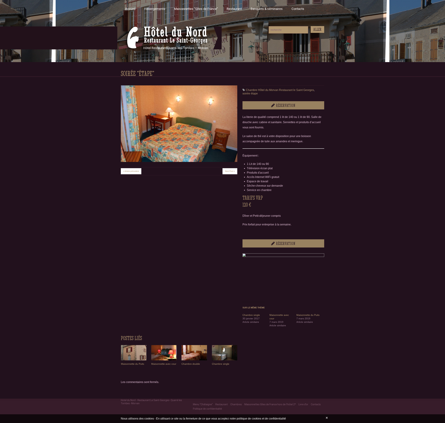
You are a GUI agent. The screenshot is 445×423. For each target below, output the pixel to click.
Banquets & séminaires (267, 9)
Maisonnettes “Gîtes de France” (196, 9)
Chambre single (251, 315)
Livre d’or (303, 404)
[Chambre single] (224, 352)
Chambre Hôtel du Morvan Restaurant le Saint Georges (280, 90)
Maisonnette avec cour (163, 363)
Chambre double (190, 363)
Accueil (130, 9)
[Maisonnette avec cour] (164, 352)
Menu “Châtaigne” (203, 404)
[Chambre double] (194, 352)
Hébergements (154, 9)
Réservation (286, 105)
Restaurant (234, 9)
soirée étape (250, 93)
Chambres (236, 404)
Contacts (298, 9)
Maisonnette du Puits (307, 315)
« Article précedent (131, 171)
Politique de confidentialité (207, 408)
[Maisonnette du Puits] (133, 352)
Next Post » (230, 171)
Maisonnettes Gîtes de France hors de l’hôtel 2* (270, 404)
